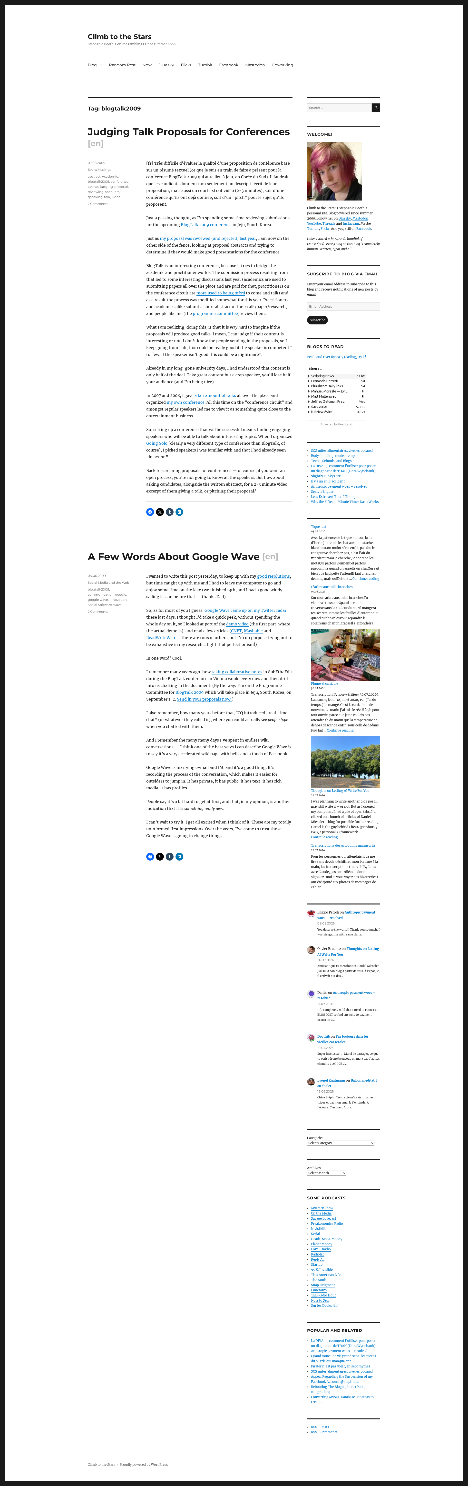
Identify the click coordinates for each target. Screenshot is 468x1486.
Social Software (100, 605)
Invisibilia (318, 1229)
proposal (121, 187)
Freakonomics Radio (327, 1224)
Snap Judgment (323, 1285)
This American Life (326, 1275)
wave (117, 605)
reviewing (96, 192)
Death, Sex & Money (326, 1239)
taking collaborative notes (237, 671)
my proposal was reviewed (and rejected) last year (208, 238)
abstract (94, 176)
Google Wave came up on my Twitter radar (245, 610)
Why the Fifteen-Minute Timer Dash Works (345, 502)
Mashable (253, 630)
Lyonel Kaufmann (331, 1080)
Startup (316, 1265)
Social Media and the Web (108, 582)
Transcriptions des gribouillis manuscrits (343, 845)
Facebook (228, 65)
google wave (98, 600)
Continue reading (365, 579)
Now (147, 65)
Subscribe (317, 320)
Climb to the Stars (120, 36)
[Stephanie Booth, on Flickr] (343, 171)
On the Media (321, 1213)
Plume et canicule (324, 684)
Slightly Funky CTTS (326, 476)
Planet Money (321, 1244)
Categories (315, 1138)
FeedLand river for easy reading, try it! (336, 357)
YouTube (314, 223)
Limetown (319, 1290)
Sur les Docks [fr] (324, 1306)
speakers (112, 192)
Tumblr (205, 65)
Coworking (282, 65)
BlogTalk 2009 (190, 692)
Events (93, 187)
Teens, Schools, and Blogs (331, 461)
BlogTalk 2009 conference (206, 224)
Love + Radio (321, 1249)
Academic (110, 176)
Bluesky (166, 65)
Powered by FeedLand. (337, 424)
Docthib (323, 1036)
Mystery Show (322, 1208)
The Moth (318, 1280)
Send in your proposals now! (204, 699)
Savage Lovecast (323, 1218)
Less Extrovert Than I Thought (335, 497)
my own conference (186, 402)
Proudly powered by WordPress (144, 1465)
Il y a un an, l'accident (328, 481)
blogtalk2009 (98, 181)
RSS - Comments (324, 1432)
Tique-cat (318, 527)
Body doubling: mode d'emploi (335, 456)
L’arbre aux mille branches (332, 587)
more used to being (220, 293)
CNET (236, 630)
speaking (95, 197)
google (120, 594)
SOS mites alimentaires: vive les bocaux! (342, 451)
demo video (237, 624)
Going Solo (156, 443)
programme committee (215, 313)
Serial (315, 1234)
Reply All (317, 1259)
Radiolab (317, 1254)
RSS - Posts (320, 1427)
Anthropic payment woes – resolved (339, 486)
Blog (92, 65)
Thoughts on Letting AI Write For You (340, 791)
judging (106, 187)
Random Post (122, 65)
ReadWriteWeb (160, 637)
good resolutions (273, 576)
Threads (328, 223)
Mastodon (255, 65)
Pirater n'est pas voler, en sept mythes (340, 1366)
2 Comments (98, 204)
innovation (118, 600)
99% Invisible (322, 1270)
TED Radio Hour (323, 1295)
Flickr (186, 65)
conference (119, 181)
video (116, 197)
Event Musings (99, 169)
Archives (314, 1168)
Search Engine (322, 492)
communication (101, 594)
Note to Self (320, 1300)
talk (107, 197)
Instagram (351, 223)
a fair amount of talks (215, 395)
